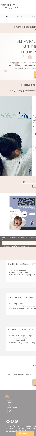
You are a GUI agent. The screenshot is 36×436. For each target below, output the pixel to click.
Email (4, 239)
